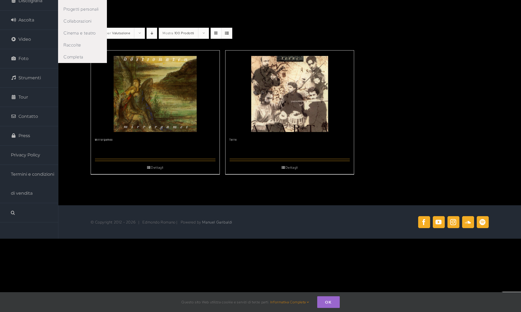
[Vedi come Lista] (226, 33)
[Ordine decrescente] (152, 33)
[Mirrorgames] (155, 91)
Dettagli (157, 167)
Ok (328, 302)
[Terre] (289, 91)
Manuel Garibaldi (217, 222)
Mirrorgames (104, 140)
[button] (29, 212)
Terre (233, 140)
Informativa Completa (288, 302)
